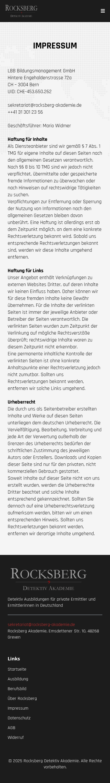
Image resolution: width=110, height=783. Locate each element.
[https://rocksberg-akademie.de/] (21, 11)
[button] (102, 11)
